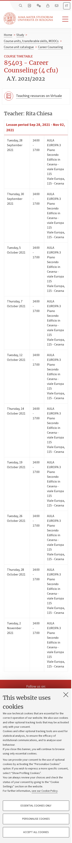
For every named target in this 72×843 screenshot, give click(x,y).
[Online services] (39, 6)
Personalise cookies (36, 819)
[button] (62, 19)
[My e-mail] (57, 6)
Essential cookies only (36, 806)
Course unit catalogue (19, 47)
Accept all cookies (36, 832)
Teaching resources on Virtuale (39, 95)
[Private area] (48, 6)
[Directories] (29, 6)
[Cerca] (21, 6)
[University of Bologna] (29, 18)
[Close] (66, 694)
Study (20, 35)
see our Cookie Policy (45, 791)
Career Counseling (50, 47)
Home (8, 35)
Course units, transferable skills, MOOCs (31, 41)
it (66, 6)
